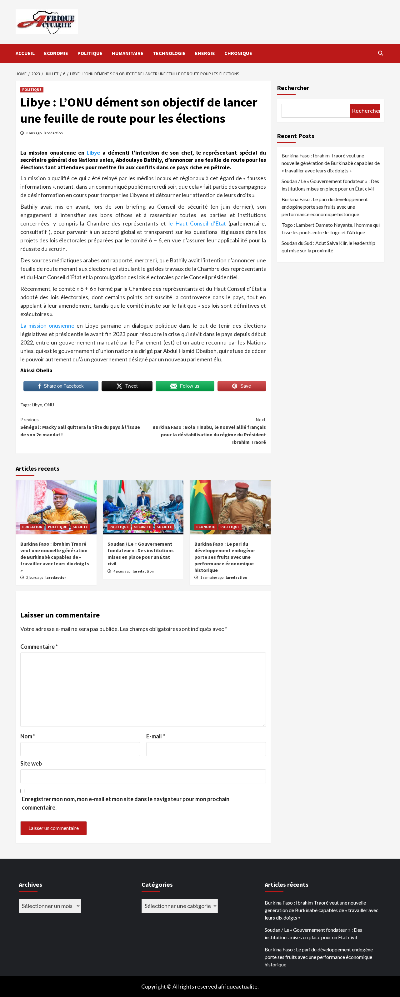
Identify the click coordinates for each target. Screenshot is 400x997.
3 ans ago (34, 133)
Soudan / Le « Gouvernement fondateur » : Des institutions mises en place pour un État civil (141, 553)
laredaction (53, 133)
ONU (49, 404)
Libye (93, 152)
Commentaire (39, 646)
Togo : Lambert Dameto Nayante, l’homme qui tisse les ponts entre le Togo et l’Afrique (331, 228)
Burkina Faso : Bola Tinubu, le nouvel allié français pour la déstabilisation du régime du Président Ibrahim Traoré (209, 430)
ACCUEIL (25, 53)
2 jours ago (35, 577)
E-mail (155, 736)
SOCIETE (80, 526)
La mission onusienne (47, 325)
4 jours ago (122, 571)
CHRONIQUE (238, 53)
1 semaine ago (212, 577)
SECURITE (142, 526)
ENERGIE (205, 53)
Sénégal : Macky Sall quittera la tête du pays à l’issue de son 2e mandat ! (80, 427)
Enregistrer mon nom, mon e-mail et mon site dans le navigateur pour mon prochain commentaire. (125, 803)
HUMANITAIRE (127, 53)
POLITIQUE (90, 53)
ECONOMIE (56, 53)
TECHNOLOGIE (169, 53)
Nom (27, 736)
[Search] (380, 53)
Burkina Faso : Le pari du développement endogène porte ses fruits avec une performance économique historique (224, 557)
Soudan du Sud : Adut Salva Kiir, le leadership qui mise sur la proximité (328, 246)
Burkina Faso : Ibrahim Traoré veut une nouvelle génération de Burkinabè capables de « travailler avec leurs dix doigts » (54, 557)
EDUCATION (32, 526)
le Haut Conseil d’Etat (197, 223)
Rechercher (293, 88)
